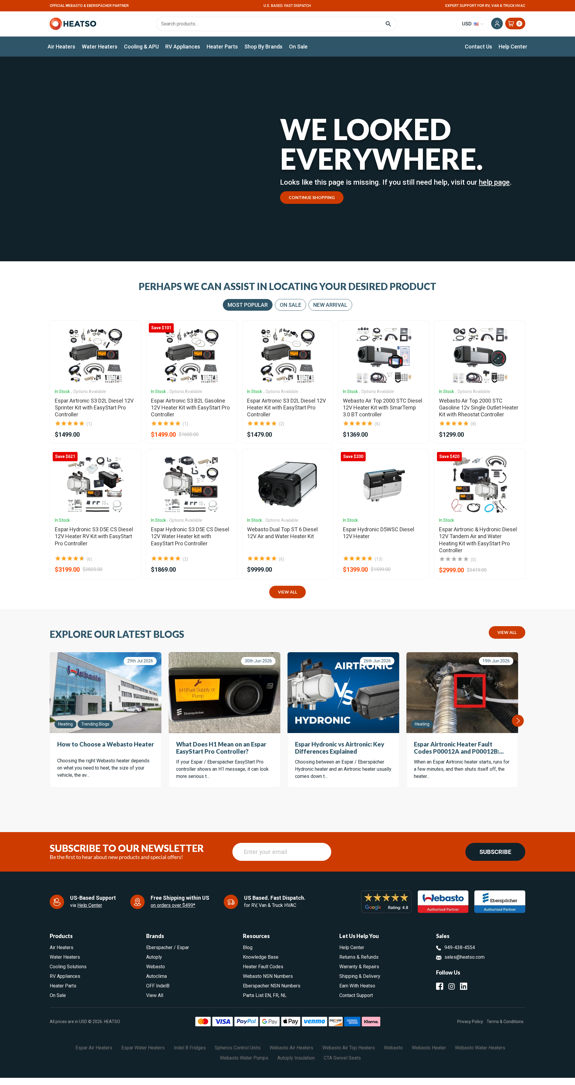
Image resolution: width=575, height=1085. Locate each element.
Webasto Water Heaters (480, 1048)
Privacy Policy (470, 1021)
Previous (50, 721)
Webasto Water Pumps (244, 1058)
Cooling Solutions (68, 966)
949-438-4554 (459, 947)
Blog (247, 947)
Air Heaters (61, 46)
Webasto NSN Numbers (268, 976)
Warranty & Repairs (359, 966)
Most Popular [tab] (248, 305)
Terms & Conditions (505, 1021)
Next (518, 721)
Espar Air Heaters (93, 1048)
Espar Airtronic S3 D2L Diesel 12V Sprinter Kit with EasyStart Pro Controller (94, 407)
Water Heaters (99, 46)
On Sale (298, 46)
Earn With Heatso (357, 986)
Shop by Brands (263, 46)
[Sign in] (497, 23)
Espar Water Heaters (143, 1048)
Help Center (513, 46)
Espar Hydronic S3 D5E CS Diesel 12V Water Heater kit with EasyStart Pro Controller (190, 536)
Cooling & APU (141, 46)
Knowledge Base (261, 957)
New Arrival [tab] (330, 305)
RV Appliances (182, 46)
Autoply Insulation (296, 1058)
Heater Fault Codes (263, 966)
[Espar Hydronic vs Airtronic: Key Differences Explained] (343, 692)
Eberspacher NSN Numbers (271, 986)
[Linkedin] (463, 986)
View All (287, 591)
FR (276, 995)
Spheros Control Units (238, 1048)
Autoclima (156, 976)
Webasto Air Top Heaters (348, 1048)
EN (268, 995)
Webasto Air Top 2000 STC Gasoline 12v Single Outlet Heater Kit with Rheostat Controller (478, 407)
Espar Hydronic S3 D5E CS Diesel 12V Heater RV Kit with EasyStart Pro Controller (94, 536)
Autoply (154, 957)
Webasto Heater (429, 1048)
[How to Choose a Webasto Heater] (105, 692)
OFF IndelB (158, 986)
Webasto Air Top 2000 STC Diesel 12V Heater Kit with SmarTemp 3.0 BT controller (382, 407)
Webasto (155, 966)
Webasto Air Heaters (291, 1048)
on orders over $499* (173, 905)
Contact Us (478, 46)
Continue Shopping (312, 197)
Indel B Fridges (190, 1048)
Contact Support (356, 995)
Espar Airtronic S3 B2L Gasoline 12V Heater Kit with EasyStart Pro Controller (190, 407)
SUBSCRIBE (495, 851)
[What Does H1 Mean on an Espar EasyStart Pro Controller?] (224, 692)
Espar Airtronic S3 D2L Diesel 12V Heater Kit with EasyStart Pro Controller (286, 407)
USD (467, 24)
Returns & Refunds (359, 957)
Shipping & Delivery (359, 976)
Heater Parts (222, 46)
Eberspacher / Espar (167, 947)
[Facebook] (439, 986)
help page (494, 182)
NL (284, 995)
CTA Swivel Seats (342, 1058)
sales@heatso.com (464, 957)
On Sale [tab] (290, 305)
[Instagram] (451, 986)
